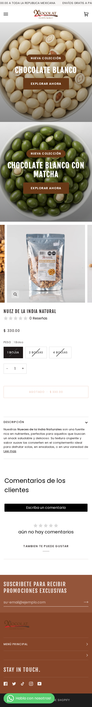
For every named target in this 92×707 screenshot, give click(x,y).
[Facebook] (6, 684)
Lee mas (10, 451)
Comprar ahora (46, 407)
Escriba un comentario (46, 507)
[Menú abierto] (10, 14)
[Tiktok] (23, 684)
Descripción (14, 422)
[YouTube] (40, 684)
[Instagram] (31, 684)
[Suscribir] (82, 602)
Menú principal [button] (16, 644)
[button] (46, 655)
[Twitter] (14, 684)
